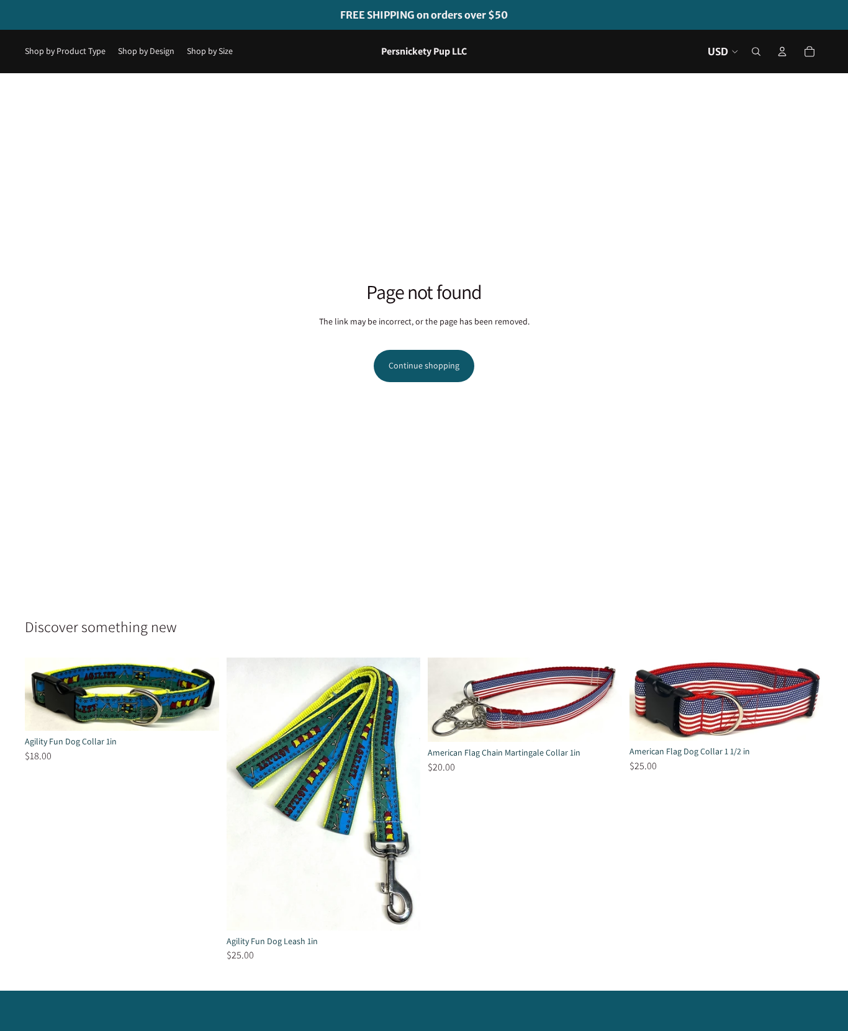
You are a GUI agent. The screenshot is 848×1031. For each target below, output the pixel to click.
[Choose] (200, 711)
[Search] (756, 51)
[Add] (401, 911)
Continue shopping (424, 365)
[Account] (782, 51)
